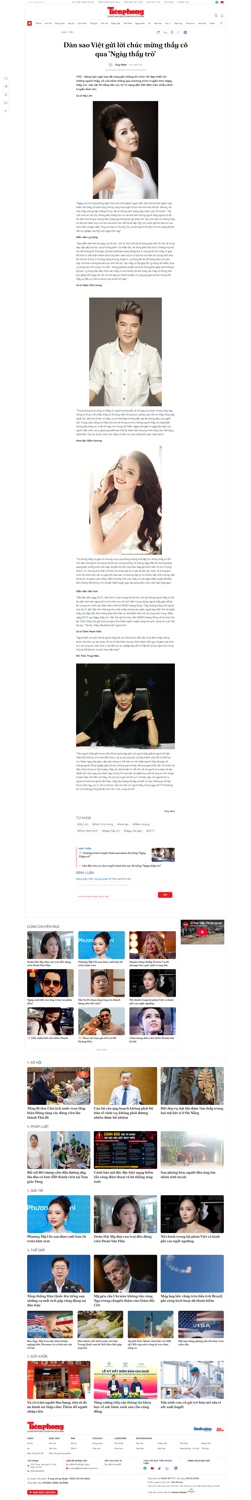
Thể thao (128, 23)
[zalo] (169, 1468)
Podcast (98, 1438)
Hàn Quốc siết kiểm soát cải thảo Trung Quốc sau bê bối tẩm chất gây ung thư (100, 1344)
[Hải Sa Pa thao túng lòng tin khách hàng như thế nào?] (101, 983)
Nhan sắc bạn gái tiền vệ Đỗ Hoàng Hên (97, 1039)
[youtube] (222, 2)
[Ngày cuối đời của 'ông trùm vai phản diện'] (50, 983)
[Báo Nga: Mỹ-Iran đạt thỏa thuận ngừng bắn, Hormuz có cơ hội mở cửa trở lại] (50, 1324)
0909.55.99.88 (76, 1464)
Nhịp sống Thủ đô (35, 1453)
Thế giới (93, 23)
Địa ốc (71, 23)
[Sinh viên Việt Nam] (203, 1429)
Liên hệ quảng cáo (76, 1460)
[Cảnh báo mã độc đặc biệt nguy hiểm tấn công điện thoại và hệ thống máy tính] (125, 1150)
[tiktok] (161, 1468)
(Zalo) (87, 1464)
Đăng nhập (82, 878)
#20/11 (150, 830)
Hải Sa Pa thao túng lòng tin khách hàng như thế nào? (99, 1001)
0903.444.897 (114, 1464)
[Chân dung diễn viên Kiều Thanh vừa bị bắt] (152, 1021)
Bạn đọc (162, 1448)
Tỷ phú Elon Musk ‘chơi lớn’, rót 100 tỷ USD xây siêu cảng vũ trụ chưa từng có (149, 1344)
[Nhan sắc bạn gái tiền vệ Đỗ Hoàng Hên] (101, 1021)
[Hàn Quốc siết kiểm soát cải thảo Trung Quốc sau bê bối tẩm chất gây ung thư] (100, 1324)
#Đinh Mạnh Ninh (87, 830)
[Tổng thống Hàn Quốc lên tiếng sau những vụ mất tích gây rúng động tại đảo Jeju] (58, 1274)
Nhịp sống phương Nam (60, 1453)
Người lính (140, 23)
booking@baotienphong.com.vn (83, 1468)
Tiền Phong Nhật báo (109, 2)
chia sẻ (158, 32)
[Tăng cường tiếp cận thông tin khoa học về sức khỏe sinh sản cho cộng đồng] (125, 1380)
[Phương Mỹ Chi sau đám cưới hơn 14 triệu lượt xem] (101, 945)
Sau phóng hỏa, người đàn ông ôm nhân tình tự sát (188, 1174)
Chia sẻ (6, 86)
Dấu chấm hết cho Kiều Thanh (49, 1038)
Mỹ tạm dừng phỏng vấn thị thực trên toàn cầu (201, 1342)
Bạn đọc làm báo (44, 1492)
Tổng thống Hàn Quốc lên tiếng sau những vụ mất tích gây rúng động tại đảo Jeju (56, 1300)
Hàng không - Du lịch (189, 1448)
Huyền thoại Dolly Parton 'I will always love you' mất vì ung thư (149, 963)
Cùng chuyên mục (43, 926)
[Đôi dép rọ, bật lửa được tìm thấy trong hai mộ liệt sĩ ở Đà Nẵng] (192, 1086)
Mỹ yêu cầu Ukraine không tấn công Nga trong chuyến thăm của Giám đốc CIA (124, 1300)
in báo (172, 32)
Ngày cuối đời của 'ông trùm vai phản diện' (49, 1001)
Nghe (6, 78)
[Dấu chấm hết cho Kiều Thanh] (50, 1021)
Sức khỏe (82, 23)
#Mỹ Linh (82, 824)
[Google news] (177, 1468)
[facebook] (217, 2)
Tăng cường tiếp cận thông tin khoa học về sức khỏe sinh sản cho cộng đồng (122, 1407)
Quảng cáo (183, 2)
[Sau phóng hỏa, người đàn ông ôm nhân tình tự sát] (192, 1150)
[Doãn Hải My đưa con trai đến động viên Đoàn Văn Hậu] (50, 945)
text (165, 32)
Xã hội (38, 23)
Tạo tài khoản (101, 878)
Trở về (6, 111)
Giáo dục (178, 23)
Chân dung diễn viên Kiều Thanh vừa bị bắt (151, 1039)
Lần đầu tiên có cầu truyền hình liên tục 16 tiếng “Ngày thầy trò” (121, 865)
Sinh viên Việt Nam (133, 2)
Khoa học (190, 23)
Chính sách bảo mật (198, 1460)
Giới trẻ (104, 23)
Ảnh (73, 1438)
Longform (120, 1438)
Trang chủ (29, 23)
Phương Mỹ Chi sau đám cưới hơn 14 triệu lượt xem (100, 963)
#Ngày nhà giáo (133, 830)
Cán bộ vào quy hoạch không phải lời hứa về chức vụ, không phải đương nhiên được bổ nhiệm (123, 1113)
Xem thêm (221, 23)
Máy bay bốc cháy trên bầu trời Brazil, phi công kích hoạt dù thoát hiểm (192, 1298)
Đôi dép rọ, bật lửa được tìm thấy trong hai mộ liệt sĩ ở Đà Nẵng (192, 1110)
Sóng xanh (60, 23)
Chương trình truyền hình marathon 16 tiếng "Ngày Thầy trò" (112, 854)
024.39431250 (37, 1471)
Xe (149, 23)
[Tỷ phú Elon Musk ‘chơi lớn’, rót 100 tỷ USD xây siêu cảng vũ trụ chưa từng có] (151, 1324)
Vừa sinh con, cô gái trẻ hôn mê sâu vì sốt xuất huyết (191, 1404)
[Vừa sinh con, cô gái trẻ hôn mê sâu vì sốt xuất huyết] (192, 1380)
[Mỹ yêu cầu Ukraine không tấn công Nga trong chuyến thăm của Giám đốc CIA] (125, 1274)
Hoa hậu (202, 23)
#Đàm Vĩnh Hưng (103, 824)
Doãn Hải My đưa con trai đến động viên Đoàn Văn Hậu (49, 963)
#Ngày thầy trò (111, 830)
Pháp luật (115, 23)
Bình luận (6, 103)
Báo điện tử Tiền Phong (125, 12)
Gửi (165, 894)
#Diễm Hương (141, 824)
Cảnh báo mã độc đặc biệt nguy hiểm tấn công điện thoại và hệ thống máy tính (123, 1177)
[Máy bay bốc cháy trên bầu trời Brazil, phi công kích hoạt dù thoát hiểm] (192, 1274)
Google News (185, 32)
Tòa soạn (169, 2)
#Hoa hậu (122, 824)
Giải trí (168, 23)
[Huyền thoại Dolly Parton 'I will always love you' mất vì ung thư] (152, 945)
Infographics (144, 1438)
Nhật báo (54, 1438)
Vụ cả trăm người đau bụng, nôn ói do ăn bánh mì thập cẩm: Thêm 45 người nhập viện (57, 1407)
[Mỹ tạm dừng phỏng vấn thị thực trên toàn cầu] (201, 1324)
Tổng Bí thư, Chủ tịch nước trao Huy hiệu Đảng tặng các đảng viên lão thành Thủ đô (56, 1113)
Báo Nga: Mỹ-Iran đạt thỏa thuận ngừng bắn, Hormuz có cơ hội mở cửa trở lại (49, 1344)
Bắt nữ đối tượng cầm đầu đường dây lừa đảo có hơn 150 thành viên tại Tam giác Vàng (57, 1177)
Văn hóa (158, 23)
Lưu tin (6, 95)
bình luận (178, 32)
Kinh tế (48, 23)
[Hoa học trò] (220, 1429)
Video (212, 23)
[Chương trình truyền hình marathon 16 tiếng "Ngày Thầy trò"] (163, 855)
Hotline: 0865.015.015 (83, 2)
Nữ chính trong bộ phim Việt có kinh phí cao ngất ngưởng (151, 1001)
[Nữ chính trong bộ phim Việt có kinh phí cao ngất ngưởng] (152, 983)
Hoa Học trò (153, 2)
